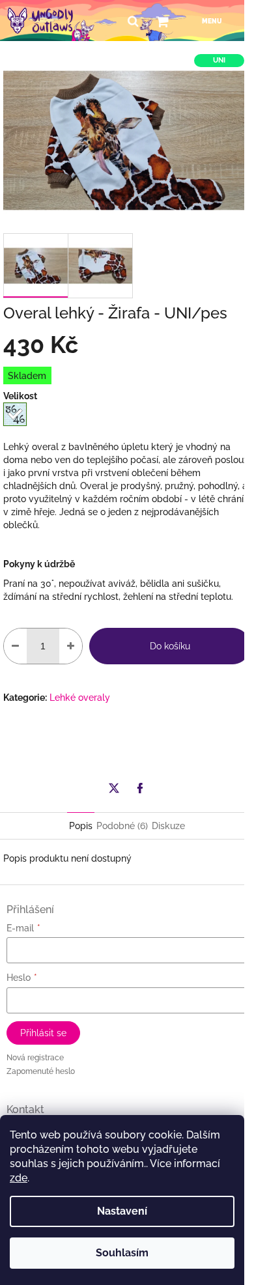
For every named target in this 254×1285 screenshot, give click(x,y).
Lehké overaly (79, 697)
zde (18, 1178)
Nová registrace (35, 1057)
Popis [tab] (80, 826)
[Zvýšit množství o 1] (70, 646)
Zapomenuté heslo (41, 1071)
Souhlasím (122, 1253)
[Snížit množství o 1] (15, 646)
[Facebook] (140, 788)
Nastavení (122, 1211)
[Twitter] (114, 788)
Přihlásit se (43, 1033)
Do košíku (170, 646)
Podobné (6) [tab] (122, 826)
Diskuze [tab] (168, 826)
